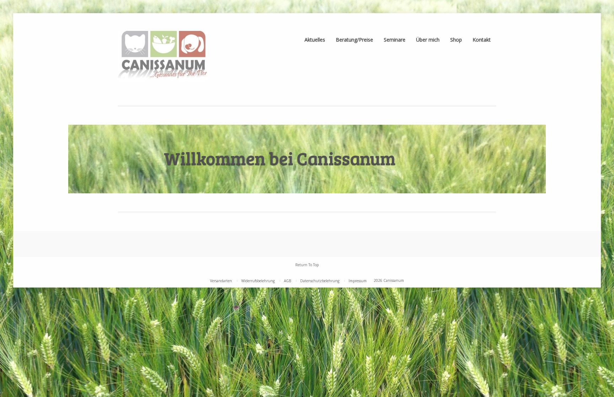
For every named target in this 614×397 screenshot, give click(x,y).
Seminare (394, 39)
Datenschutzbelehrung (319, 280)
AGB (287, 280)
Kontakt (482, 39)
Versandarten (221, 280)
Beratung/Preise (354, 39)
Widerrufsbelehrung (258, 280)
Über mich (428, 39)
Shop (456, 39)
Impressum (358, 280)
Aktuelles (315, 39)
